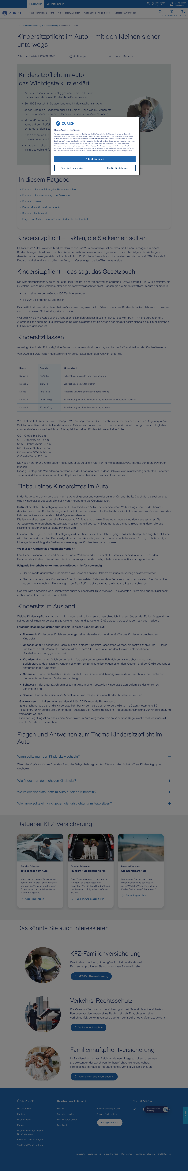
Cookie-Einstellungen (117, 168)
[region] (95, 146)
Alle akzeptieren (95, 159)
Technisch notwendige (72, 168)
